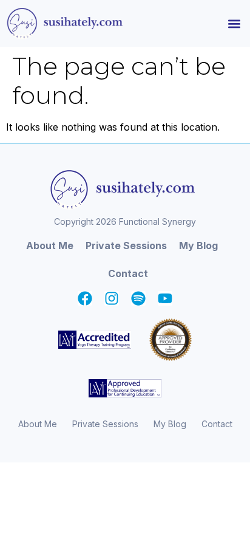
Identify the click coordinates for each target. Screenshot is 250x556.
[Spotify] (138, 298)
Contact (128, 273)
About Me (49, 245)
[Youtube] (165, 298)
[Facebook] (85, 298)
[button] (234, 23)
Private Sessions (126, 245)
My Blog (198, 245)
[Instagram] (111, 298)
